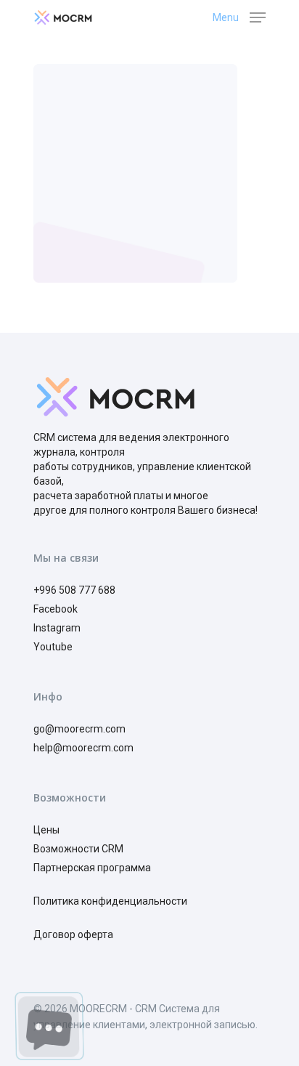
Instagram (57, 628)
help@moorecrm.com (83, 748)
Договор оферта (73, 934)
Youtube (53, 647)
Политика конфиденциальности (110, 901)
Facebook (55, 609)
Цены (46, 830)
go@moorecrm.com (79, 729)
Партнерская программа (93, 867)
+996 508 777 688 (74, 590)
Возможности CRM (78, 849)
